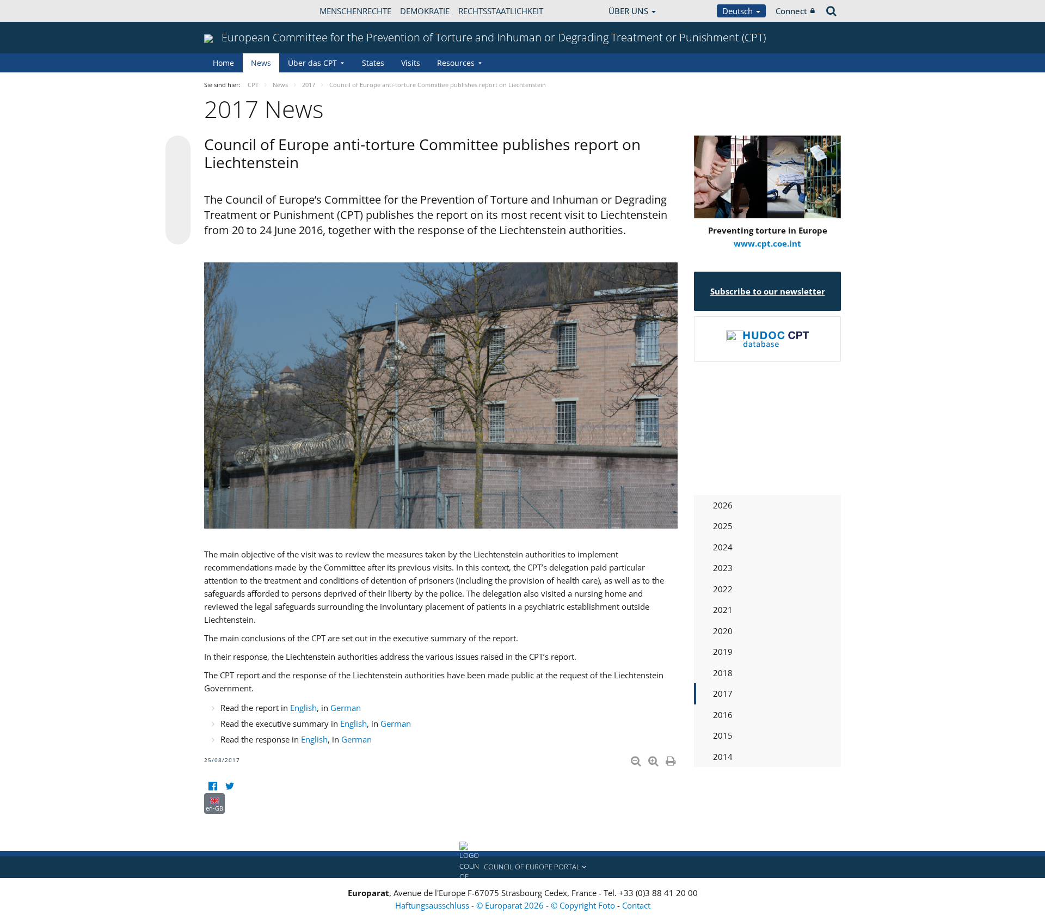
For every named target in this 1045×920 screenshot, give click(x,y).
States (373, 63)
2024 (723, 547)
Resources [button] (456, 63)
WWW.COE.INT (231, 11)
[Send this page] (178, 232)
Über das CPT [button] (312, 63)
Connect (791, 10)
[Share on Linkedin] (178, 211)
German (345, 707)
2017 (723, 693)
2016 (723, 714)
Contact (636, 905)
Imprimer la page (672, 759)
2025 (723, 525)
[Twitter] (229, 786)
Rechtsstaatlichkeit (500, 10)
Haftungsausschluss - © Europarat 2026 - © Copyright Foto (506, 905)
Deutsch (738, 10)
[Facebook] (212, 786)
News (261, 63)
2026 (723, 505)
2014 (723, 756)
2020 (723, 630)
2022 (723, 589)
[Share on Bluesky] (178, 149)
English (303, 707)
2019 (723, 651)
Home (223, 63)
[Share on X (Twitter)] (178, 170)
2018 (723, 672)
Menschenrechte (355, 10)
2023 (723, 567)
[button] (522, 867)
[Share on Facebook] (178, 190)
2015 (723, 735)
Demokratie (425, 10)
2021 (723, 609)
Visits (410, 63)
